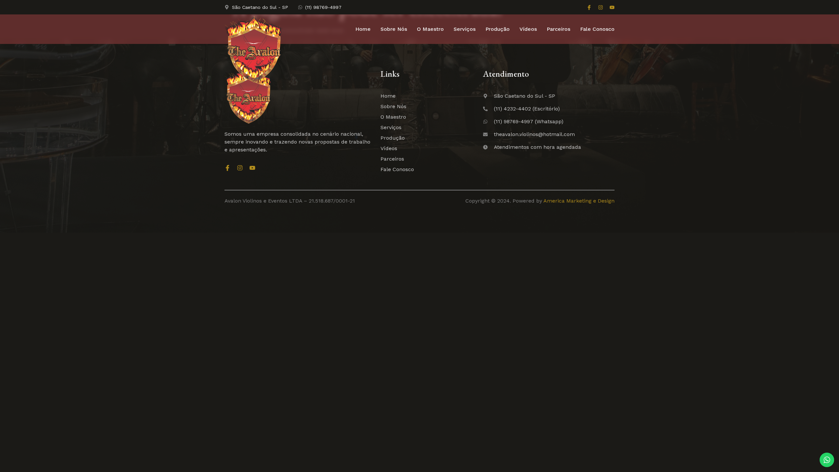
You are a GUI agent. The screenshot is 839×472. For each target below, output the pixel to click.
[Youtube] (612, 7)
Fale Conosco (597, 29)
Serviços (465, 29)
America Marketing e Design (579, 201)
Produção (497, 29)
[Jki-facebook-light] (589, 7)
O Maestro (430, 29)
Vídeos (528, 29)
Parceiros (558, 29)
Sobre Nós (393, 29)
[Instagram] (600, 7)
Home (363, 29)
